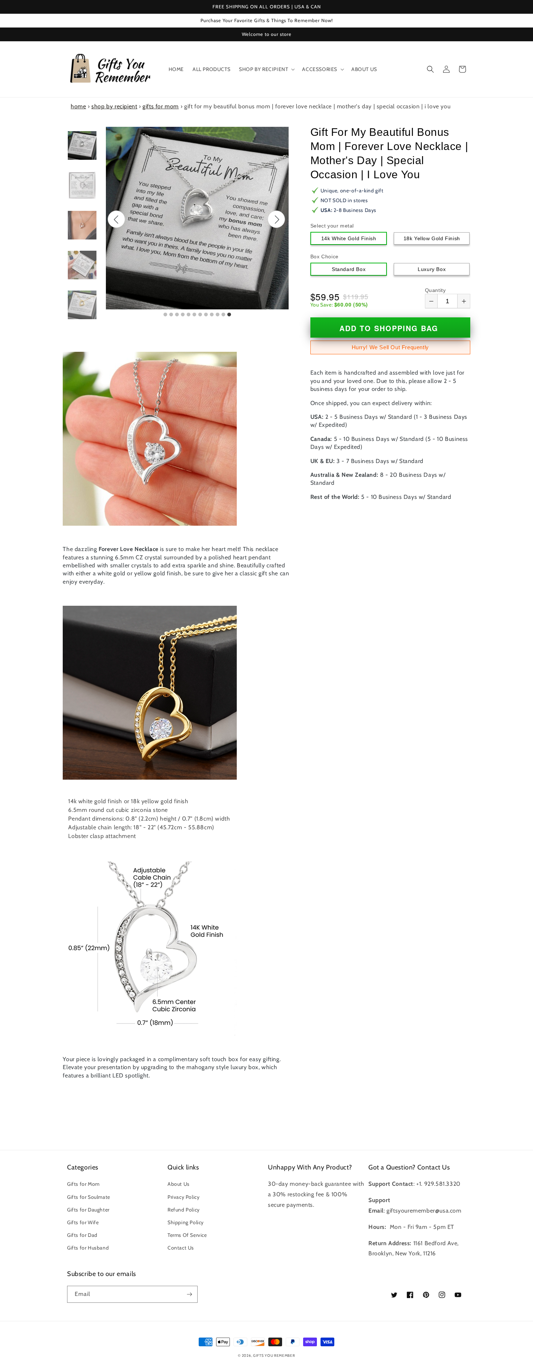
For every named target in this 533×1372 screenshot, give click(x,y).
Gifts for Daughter (88, 1209)
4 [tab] (183, 314)
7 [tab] (200, 314)
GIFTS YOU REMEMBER (274, 1355)
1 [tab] (165, 314)
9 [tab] (212, 314)
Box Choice (324, 256)
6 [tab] (194, 314)
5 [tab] (188, 314)
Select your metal (332, 226)
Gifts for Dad (82, 1235)
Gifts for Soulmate (88, 1197)
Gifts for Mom (83, 1184)
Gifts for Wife (83, 1222)
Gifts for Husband (88, 1247)
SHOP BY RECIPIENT (114, 106)
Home (78, 106)
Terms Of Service (187, 1235)
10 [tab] (217, 314)
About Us (179, 1184)
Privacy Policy (183, 1197)
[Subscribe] (189, 1294)
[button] (266, 69)
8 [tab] (206, 314)
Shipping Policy (186, 1222)
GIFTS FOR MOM (160, 106)
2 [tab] (171, 314)
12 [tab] (229, 314)
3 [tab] (177, 314)
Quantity (435, 290)
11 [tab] (223, 314)
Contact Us (181, 1247)
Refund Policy (184, 1209)
